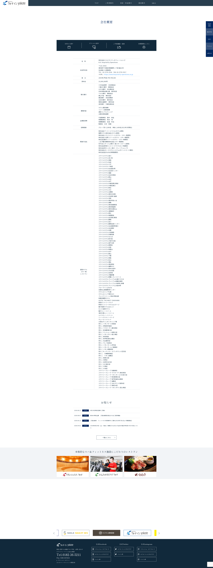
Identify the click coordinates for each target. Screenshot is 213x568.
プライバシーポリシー (64, 560)
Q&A (154, 3)
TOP (97, 3)
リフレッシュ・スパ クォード (102, 549)
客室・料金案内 (126, 3)
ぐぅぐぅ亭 (97, 559)
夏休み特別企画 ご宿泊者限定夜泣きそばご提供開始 (105, 415)
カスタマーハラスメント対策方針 (66, 562)
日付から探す (69, 44)
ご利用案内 (109, 3)
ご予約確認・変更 (119, 44)
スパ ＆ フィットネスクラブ (102, 554)
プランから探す (94, 43)
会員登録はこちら (144, 44)
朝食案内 (142, 3)
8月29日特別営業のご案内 (97, 410)
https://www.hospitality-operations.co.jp (118, 74)
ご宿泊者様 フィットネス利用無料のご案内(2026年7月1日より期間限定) (111, 420)
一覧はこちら (106, 438)
